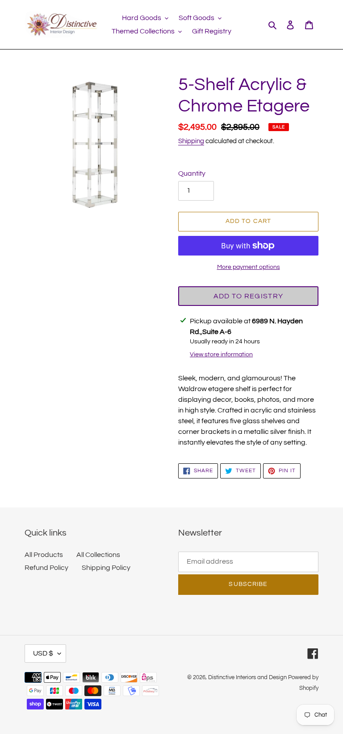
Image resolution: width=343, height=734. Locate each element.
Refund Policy (46, 567)
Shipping (191, 141)
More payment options (248, 267)
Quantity (191, 173)
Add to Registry (248, 296)
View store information (221, 354)
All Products (44, 554)
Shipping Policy (106, 567)
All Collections (98, 554)
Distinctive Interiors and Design (247, 677)
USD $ (43, 653)
